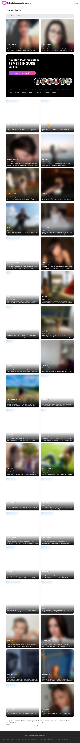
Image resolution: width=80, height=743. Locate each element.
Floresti (17, 92)
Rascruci (46, 92)
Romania (18, 16)
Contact (58, 739)
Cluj (24, 16)
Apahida (33, 89)
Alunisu (26, 89)
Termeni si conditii (32, 739)
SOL (67, 739)
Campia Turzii (49, 89)
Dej (11, 92)
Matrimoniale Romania (8, 739)
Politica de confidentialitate (46, 739)
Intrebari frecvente (21, 739)
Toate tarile (11, 16)
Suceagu (54, 92)
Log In (76, 3)
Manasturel (38, 92)
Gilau (30, 92)
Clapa (57, 89)
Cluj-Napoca (65, 89)
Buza (40, 89)
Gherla (24, 92)
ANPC (63, 739)
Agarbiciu (12, 89)
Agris (19, 89)
